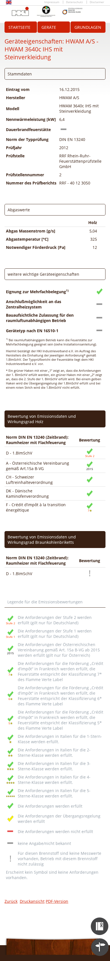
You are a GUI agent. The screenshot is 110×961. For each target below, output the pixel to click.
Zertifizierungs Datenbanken (100, 921)
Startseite (19, 27)
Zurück (11, 901)
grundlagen (87, 27)
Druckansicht (32, 901)
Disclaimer (97, 2)
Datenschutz (74, 2)
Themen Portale (99, 942)
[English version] (9, 3)
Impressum (51, 2)
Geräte (48, 27)
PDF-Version (57, 901)
